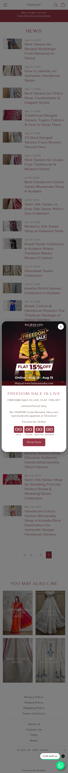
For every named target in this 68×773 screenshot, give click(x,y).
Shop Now (34, 442)
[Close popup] (61, 327)
